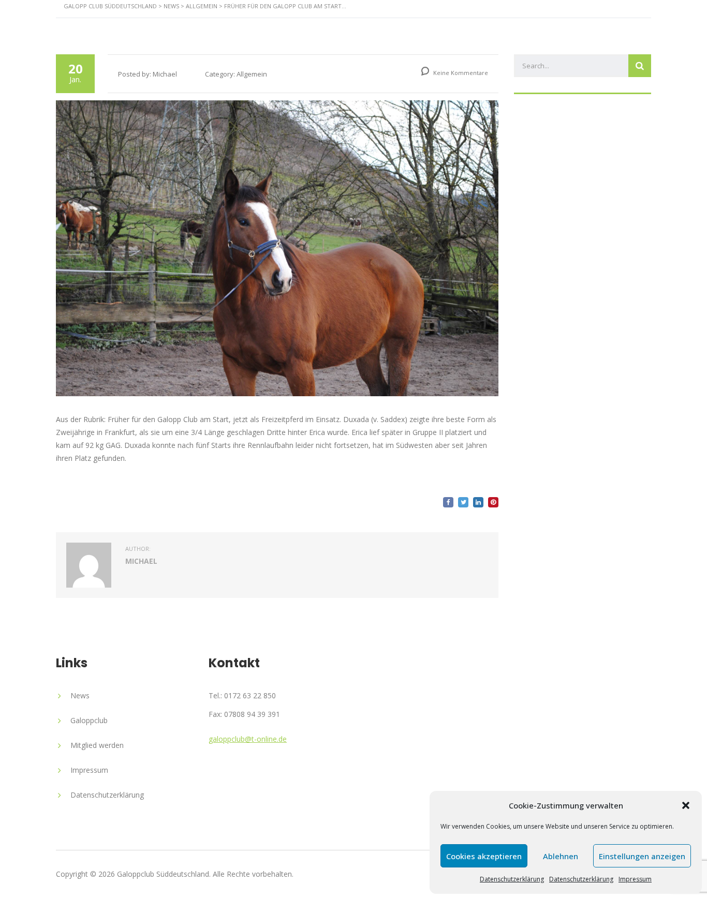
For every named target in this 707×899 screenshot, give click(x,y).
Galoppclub (89, 720)
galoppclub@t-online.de (248, 739)
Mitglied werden (97, 745)
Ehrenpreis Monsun (543, 28)
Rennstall (305, 28)
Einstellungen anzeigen (642, 856)
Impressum (635, 879)
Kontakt (629, 28)
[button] (686, 805)
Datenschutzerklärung (512, 879)
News (361, 28)
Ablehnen (560, 856)
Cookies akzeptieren (484, 856)
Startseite (238, 28)
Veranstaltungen (436, 28)
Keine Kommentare (460, 73)
